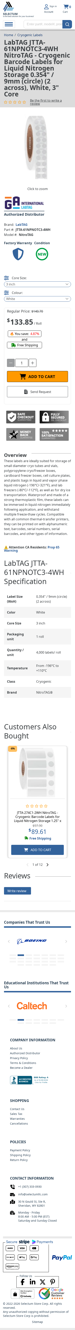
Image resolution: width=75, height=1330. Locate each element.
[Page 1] (13, 955)
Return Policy (19, 1160)
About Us (16, 1048)
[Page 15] (13, 961)
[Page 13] (53, 958)
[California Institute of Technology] (32, 1005)
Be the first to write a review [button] (46, 102)
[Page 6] (53, 955)
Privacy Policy (19, 1058)
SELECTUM (10, 13)
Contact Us (17, 1109)
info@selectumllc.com (33, 1194)
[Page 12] (45, 958)
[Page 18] (37, 961)
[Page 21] (61, 961)
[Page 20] (53, 961)
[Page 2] (21, 955)
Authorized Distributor (25, 1053)
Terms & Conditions (23, 1063)
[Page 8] (13, 958)
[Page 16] (21, 961)
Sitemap (37, 1322)
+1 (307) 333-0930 (30, 1186)
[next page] (47, 864)
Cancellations (19, 1123)
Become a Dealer (21, 1068)
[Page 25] (45, 965)
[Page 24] (37, 965)
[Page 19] (45, 961)
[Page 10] (29, 958)
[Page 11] (37, 958)
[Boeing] (32, 940)
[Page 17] (29, 961)
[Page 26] (53, 965)
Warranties (17, 1119)
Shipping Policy (20, 1155)
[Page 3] (29, 955)
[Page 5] (45, 955)
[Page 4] (37, 955)
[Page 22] (21, 965)
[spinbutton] (21, 363)
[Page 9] (21, 958)
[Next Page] (66, 941)
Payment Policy (20, 1150)
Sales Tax (16, 1114)
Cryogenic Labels (29, 35)
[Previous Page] (9, 941)
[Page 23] (29, 965)
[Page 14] (61, 958)
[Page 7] (61, 955)
